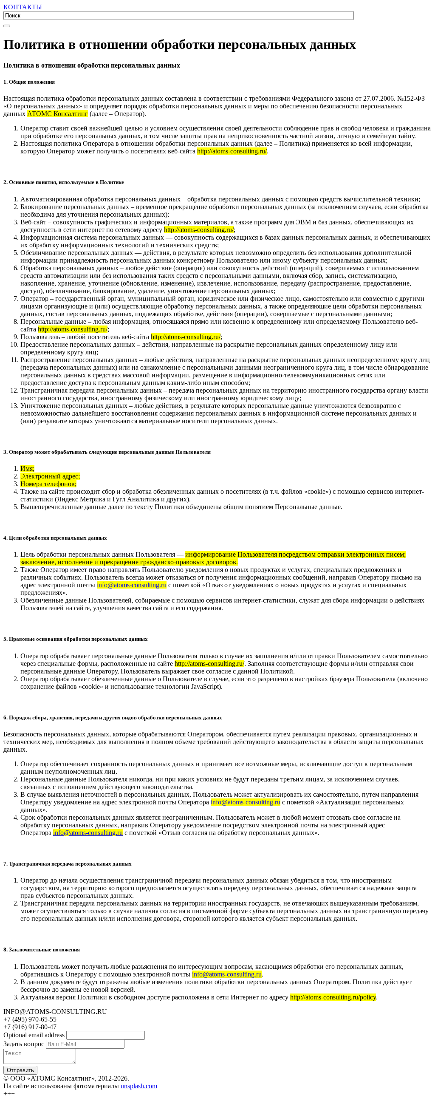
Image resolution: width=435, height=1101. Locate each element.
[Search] (6, 26)
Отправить (20, 1070)
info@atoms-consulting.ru (132, 585)
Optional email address (34, 1035)
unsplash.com (139, 1086)
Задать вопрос (23, 1043)
